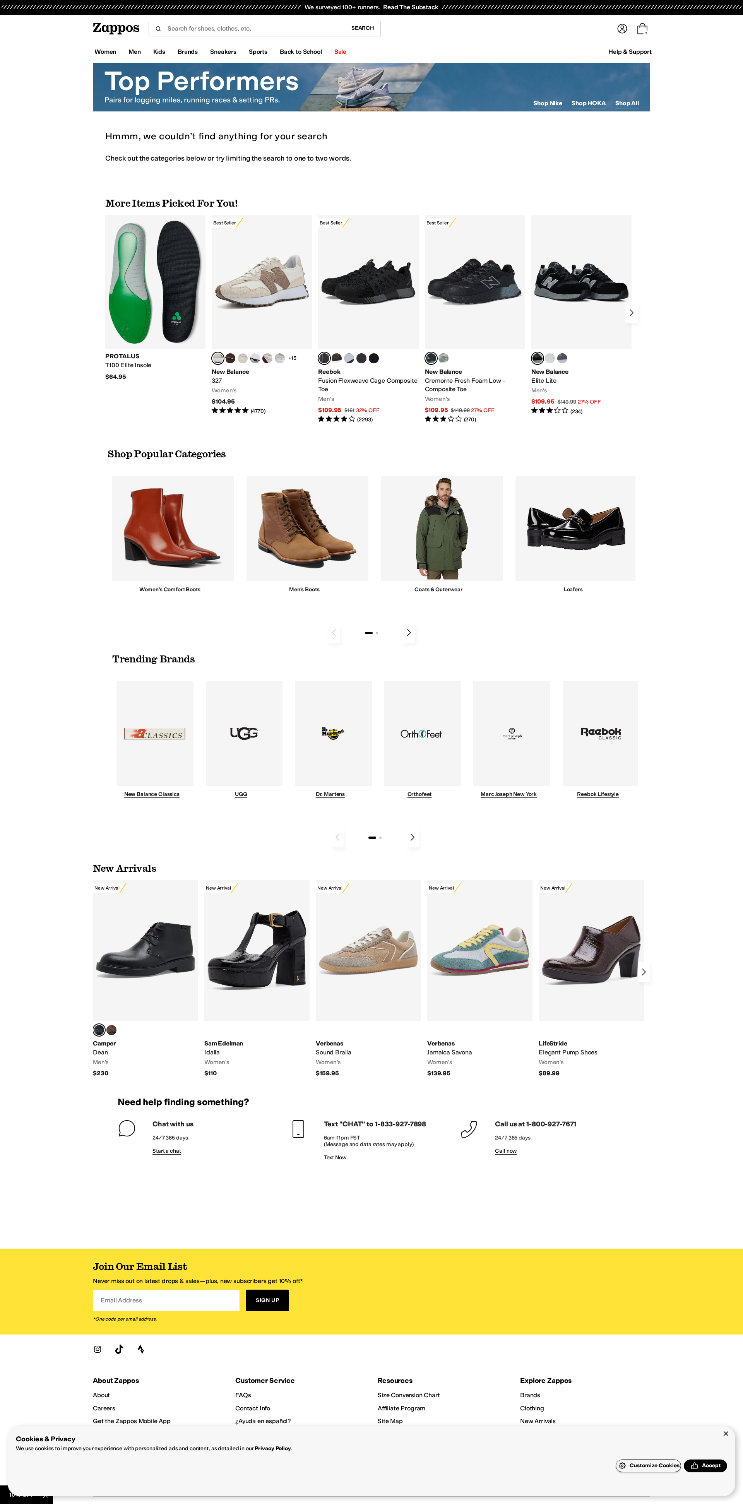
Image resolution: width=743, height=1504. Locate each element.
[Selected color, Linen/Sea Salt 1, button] (218, 358)
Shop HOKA (589, 103)
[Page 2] (377, 633)
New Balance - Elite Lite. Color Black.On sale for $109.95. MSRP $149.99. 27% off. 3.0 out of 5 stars (581, 315)
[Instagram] (97, 1349)
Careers (104, 1408)
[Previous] (334, 633)
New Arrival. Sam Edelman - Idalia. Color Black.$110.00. (257, 979)
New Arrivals (538, 1421)
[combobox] (247, 28)
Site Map (390, 1421)
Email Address (121, 1300)
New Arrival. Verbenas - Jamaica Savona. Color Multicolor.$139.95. (479, 979)
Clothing (532, 1408)
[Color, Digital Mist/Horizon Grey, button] (255, 358)
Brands (530, 1395)
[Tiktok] (119, 1349)
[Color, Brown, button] (336, 358)
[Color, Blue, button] (361, 358)
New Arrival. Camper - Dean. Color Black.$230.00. (145, 979)
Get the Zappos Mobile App (132, 1421)
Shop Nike (547, 103)
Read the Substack (410, 7)
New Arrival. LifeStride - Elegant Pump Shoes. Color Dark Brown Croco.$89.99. (591, 979)
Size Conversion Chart (409, 1395)
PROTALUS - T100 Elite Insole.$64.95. (155, 298)
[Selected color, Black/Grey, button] (324, 358)
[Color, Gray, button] (349, 358)
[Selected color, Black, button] (537, 358)
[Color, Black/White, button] (374, 358)
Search (362, 28)
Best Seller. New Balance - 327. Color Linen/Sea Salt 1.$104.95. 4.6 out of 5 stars (262, 315)
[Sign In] (622, 28)
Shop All (627, 103)
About (101, 1395)
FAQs (243, 1395)
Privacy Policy (273, 1448)
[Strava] (140, 1349)
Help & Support (630, 51)
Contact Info (252, 1408)
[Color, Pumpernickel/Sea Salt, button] (230, 358)
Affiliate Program (401, 1408)
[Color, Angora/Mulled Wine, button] (267, 358)
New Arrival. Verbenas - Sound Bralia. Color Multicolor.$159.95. (368, 979)
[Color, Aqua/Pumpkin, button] (443, 358)
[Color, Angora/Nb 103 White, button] (280, 358)
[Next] (631, 313)
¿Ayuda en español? (263, 1421)
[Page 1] (369, 633)
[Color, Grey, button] (562, 358)
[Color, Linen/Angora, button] (242, 358)
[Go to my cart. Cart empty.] (642, 28)
